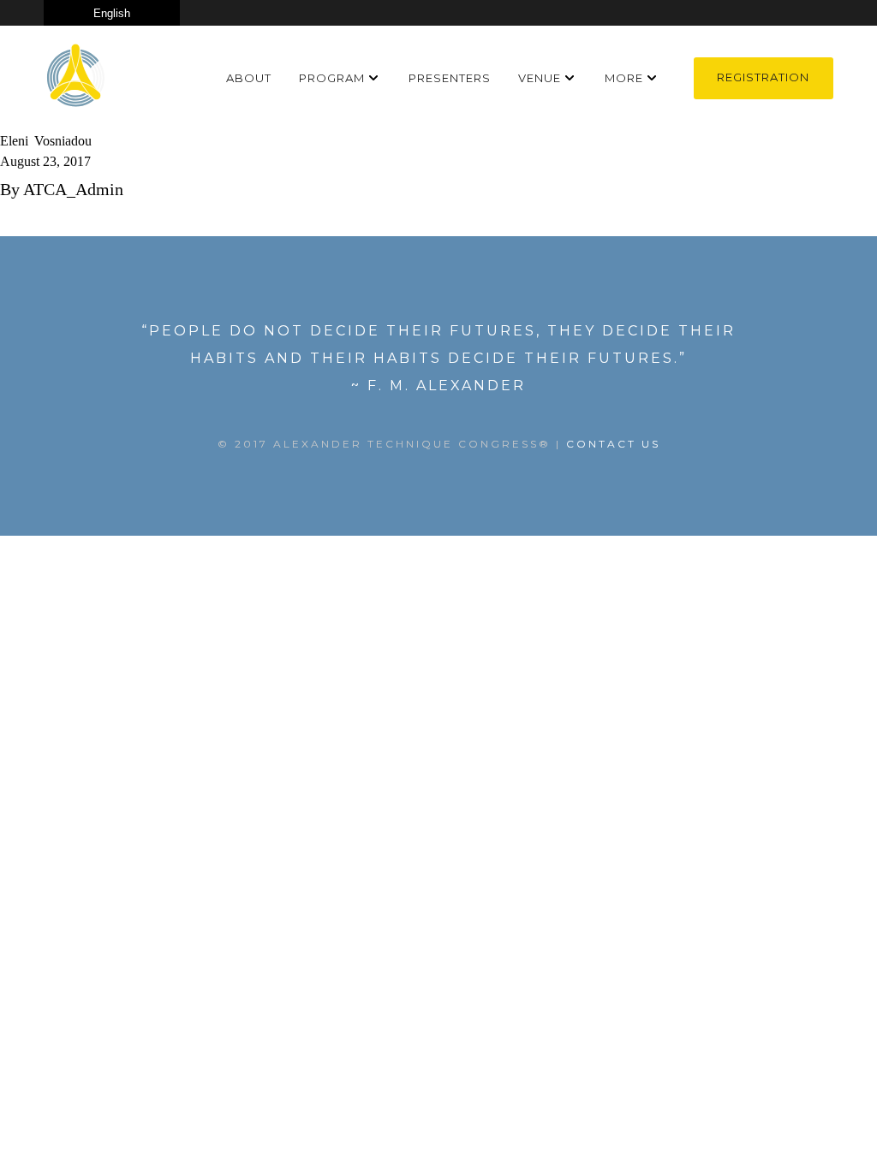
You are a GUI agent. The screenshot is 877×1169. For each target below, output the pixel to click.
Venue (539, 78)
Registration (763, 77)
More (624, 78)
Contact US (613, 443)
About (248, 78)
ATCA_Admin (73, 189)
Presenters (450, 78)
